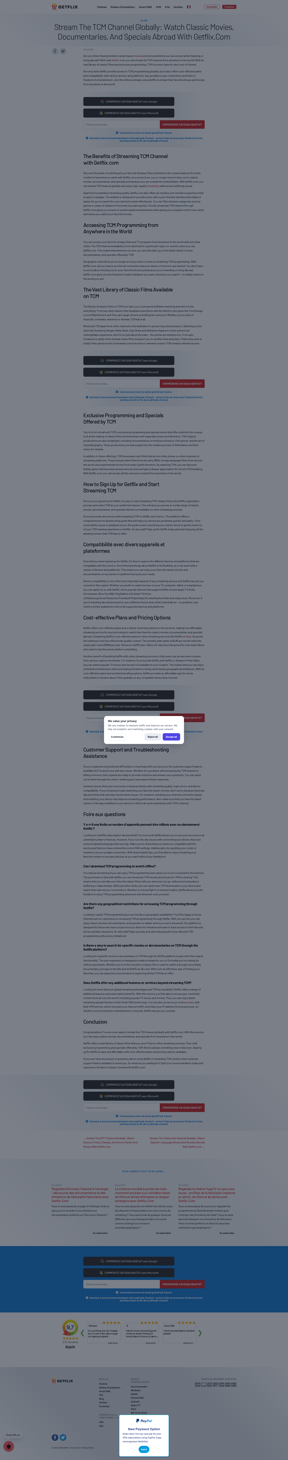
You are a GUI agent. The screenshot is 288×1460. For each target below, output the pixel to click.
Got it (144, 1449)
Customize (117, 736)
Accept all (171, 736)
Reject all (153, 736)
